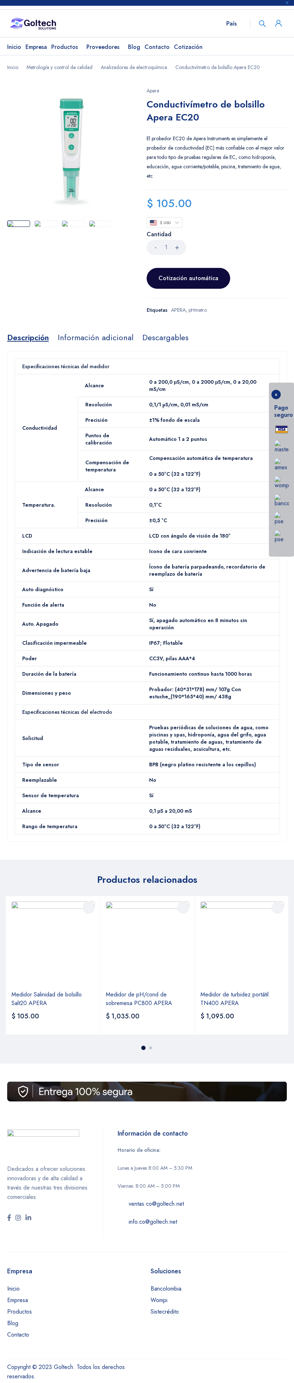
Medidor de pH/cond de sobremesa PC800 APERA (139, 998)
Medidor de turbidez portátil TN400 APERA (234, 998)
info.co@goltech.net (153, 1222)
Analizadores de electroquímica (134, 67)
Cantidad (159, 234)
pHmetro (198, 310)
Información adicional (95, 337)
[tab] (28, 337)
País (231, 23)
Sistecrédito (165, 1311)
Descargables (165, 337)
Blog (12, 1323)
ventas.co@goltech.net (156, 1204)
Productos (19, 1311)
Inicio (12, 67)
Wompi (159, 1300)
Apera (153, 90)
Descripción (28, 337)
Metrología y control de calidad (60, 67)
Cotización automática (188, 278)
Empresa (17, 1300)
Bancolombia (166, 1288)
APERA (178, 310)
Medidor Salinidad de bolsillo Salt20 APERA (46, 998)
